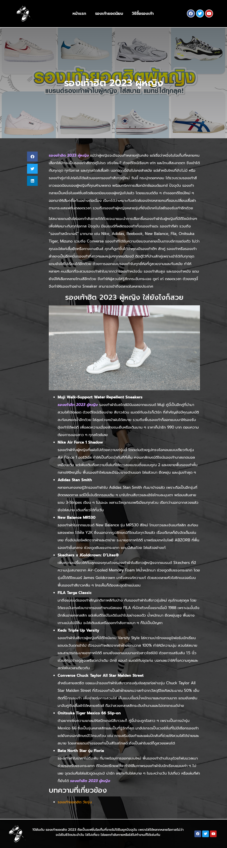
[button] (32, 157)
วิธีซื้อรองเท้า (143, 13)
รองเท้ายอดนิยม (109, 13)
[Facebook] (191, 13)
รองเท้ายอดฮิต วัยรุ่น (75, 802)
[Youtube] (209, 13)
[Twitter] (200, 13)
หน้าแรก (79, 13)
